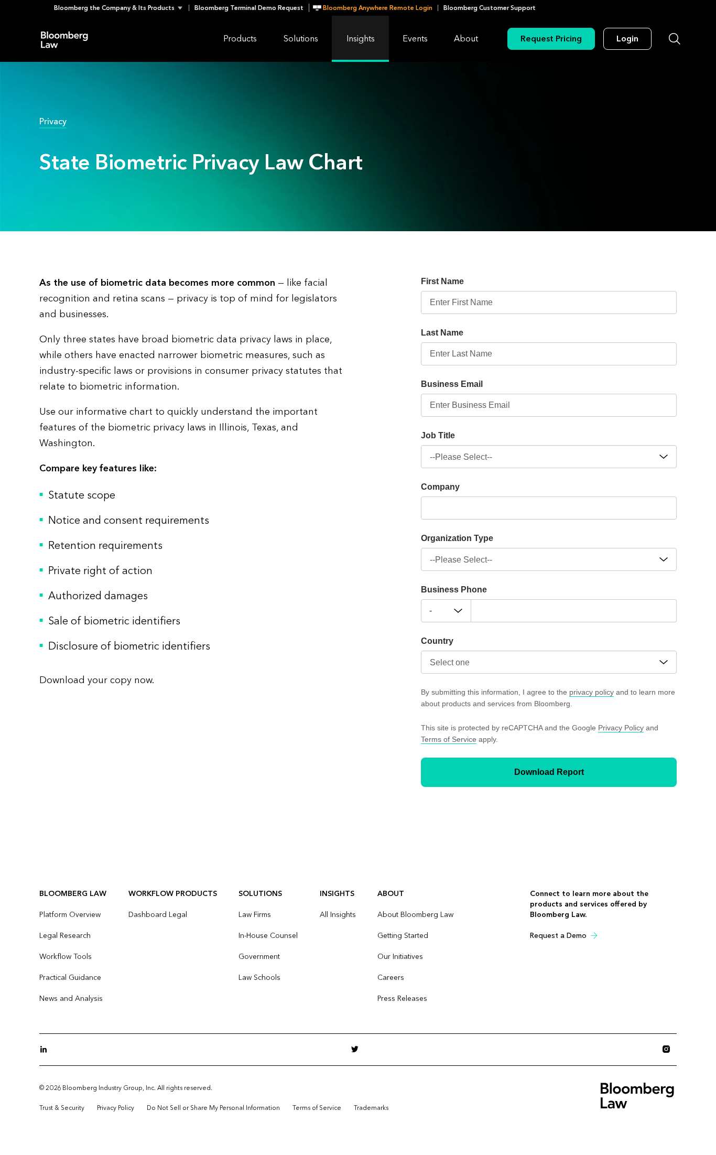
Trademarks (371, 1108)
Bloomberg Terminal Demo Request (248, 8)
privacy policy (591, 692)
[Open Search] (674, 39)
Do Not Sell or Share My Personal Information (213, 1108)
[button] (121, 8)
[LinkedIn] (46, 1050)
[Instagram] (669, 1050)
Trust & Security (61, 1108)
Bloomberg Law (64, 39)
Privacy (53, 121)
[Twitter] (358, 1050)
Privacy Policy (621, 728)
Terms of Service (448, 739)
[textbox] (574, 610)
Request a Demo (558, 936)
